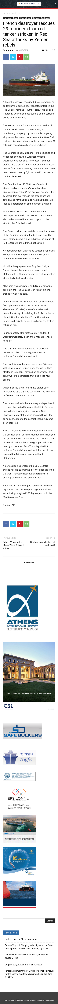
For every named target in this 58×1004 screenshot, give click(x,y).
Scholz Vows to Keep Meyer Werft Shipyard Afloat (13, 545)
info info (9, 50)
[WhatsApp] (26, 57)
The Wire (36, 18)
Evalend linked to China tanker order (21, 939)
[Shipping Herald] (29, 4)
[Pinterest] (20, 57)
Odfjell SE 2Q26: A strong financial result (23, 964)
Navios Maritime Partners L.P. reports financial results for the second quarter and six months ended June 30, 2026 (29, 974)
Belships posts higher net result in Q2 (42, 544)
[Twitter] (13, 57)
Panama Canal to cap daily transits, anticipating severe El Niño (27, 956)
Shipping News (24, 18)
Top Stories (45, 18)
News (15, 18)
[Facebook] (6, 57)
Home (5, 13)
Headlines (15, 13)
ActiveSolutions (47, 1000)
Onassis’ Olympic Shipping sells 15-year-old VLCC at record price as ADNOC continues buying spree (29, 947)
